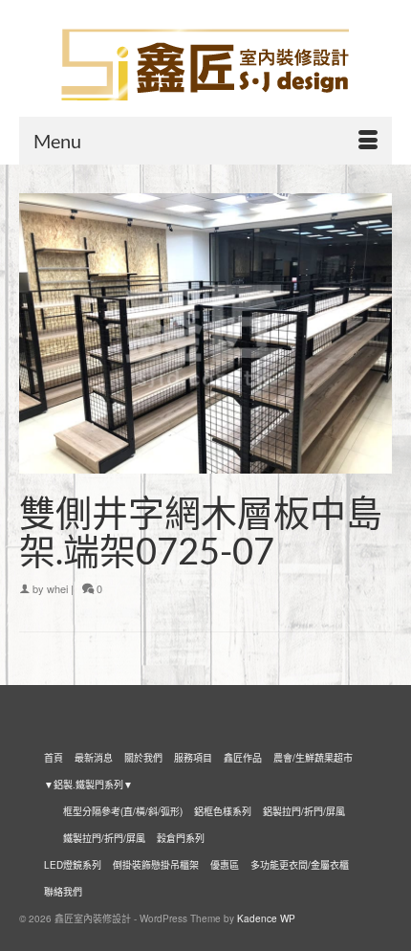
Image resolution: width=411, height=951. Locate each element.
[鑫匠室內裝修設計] (205, 65)
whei (57, 588)
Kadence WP (266, 918)
